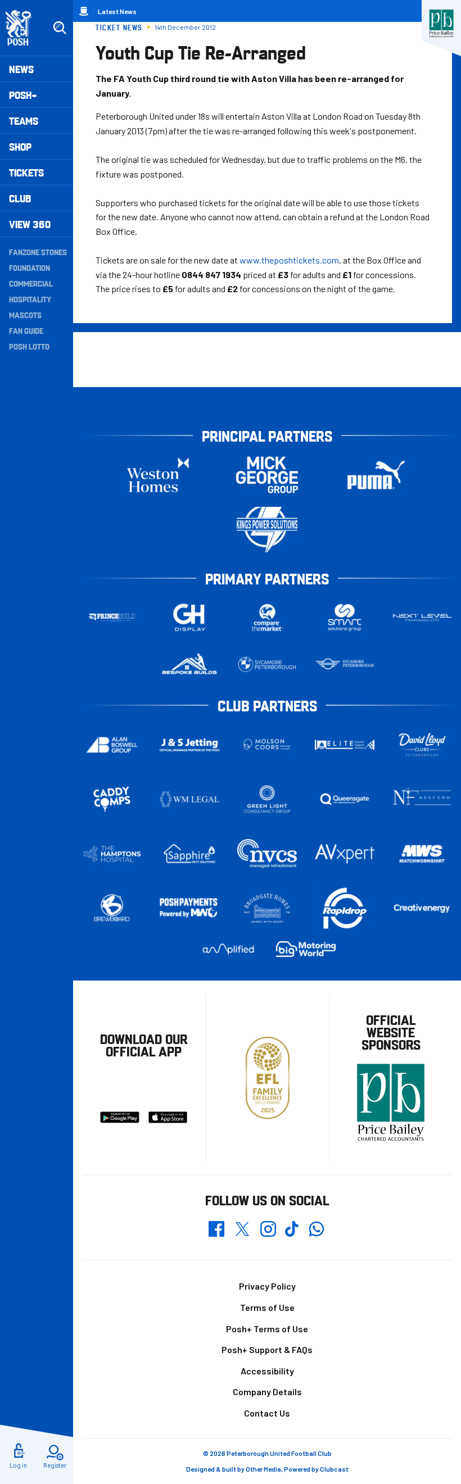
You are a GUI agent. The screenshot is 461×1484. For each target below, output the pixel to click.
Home (84, 11)
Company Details (267, 1391)
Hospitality (30, 299)
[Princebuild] (112, 618)
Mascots (25, 314)
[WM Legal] (189, 799)
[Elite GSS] (344, 745)
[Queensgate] (344, 799)
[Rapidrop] (344, 908)
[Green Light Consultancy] (267, 799)
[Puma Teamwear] (376, 475)
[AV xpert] (344, 854)
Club (20, 198)
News (21, 69)
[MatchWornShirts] (422, 854)
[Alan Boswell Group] (112, 745)
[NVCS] (267, 854)
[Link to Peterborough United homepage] (23, 28)
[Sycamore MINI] (344, 664)
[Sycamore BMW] (267, 664)
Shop (20, 146)
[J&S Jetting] (189, 744)
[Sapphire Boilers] (189, 854)
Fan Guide (26, 330)
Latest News (117, 11)
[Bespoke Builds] (189, 664)
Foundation (29, 267)
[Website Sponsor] (441, 23)
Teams (23, 121)
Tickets (26, 172)
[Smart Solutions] (344, 618)
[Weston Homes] (158, 475)
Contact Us (267, 1413)
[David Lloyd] (422, 745)
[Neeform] (422, 799)
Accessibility (267, 1370)
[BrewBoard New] (112, 908)
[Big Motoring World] (306, 949)
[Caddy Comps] (112, 799)
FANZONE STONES (38, 251)
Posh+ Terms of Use (267, 1328)
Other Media (263, 1469)
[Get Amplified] (228, 949)
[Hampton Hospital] (112, 854)
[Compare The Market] (267, 618)
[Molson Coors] (267, 745)
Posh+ (23, 95)
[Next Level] (422, 618)
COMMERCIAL (31, 283)
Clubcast (334, 1469)
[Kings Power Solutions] (267, 529)
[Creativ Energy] (422, 908)
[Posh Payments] (189, 908)
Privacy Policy (267, 1286)
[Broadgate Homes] (267, 908)
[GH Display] (189, 618)
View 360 (30, 224)
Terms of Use (267, 1307)
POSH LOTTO (29, 346)
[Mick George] (267, 475)
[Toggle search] (60, 28)
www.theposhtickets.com (289, 260)
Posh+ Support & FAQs (267, 1349)
